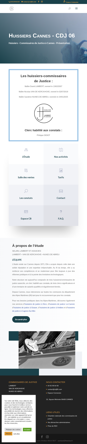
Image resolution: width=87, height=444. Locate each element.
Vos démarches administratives (59, 422)
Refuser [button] (8, 433)
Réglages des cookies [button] (13, 429)
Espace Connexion (70, 1)
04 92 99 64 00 (53, 386)
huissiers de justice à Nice (36, 304)
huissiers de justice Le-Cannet (61, 304)
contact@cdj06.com (55, 389)
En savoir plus (21, 319)
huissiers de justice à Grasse (25, 308)
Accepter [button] (27, 429)
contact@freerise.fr (65, 441)
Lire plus (16, 434)
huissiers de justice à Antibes (52, 308)
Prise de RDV (52, 426)
